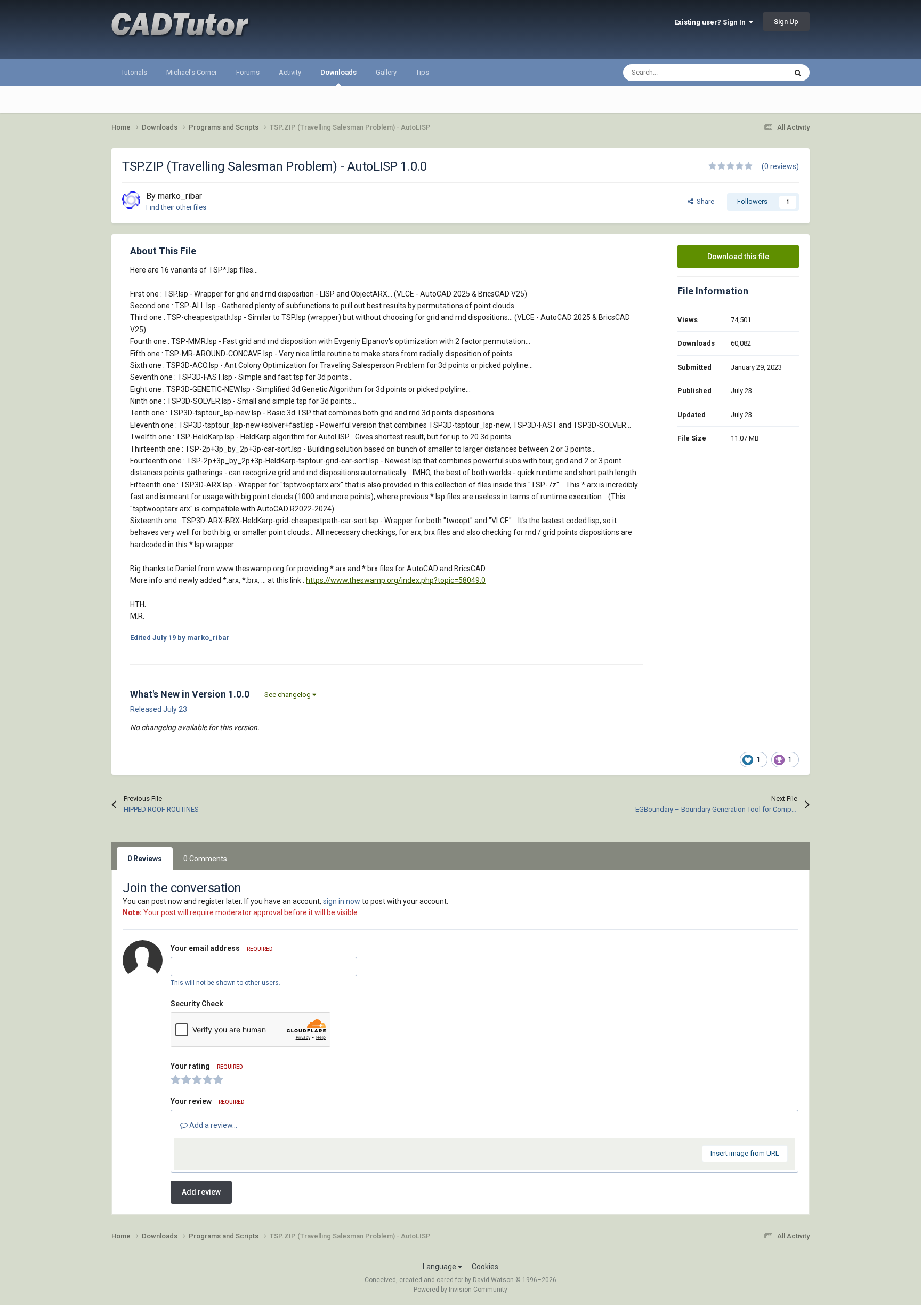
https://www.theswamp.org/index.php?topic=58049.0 (396, 580)
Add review (201, 1192)
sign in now (341, 901)
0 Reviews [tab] (144, 858)
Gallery (386, 72)
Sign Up (786, 22)
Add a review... (212, 1125)
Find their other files (176, 207)
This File (759, 72)
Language (440, 1266)
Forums (248, 72)
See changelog (288, 695)
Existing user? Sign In (711, 22)
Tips (422, 72)
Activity (290, 72)
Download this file (738, 256)
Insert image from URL (744, 1153)
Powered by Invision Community (460, 1289)
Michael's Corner (191, 72)
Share (703, 201)
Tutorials (134, 72)
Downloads (338, 72)
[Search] (798, 72)
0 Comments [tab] (205, 858)
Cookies (485, 1266)
